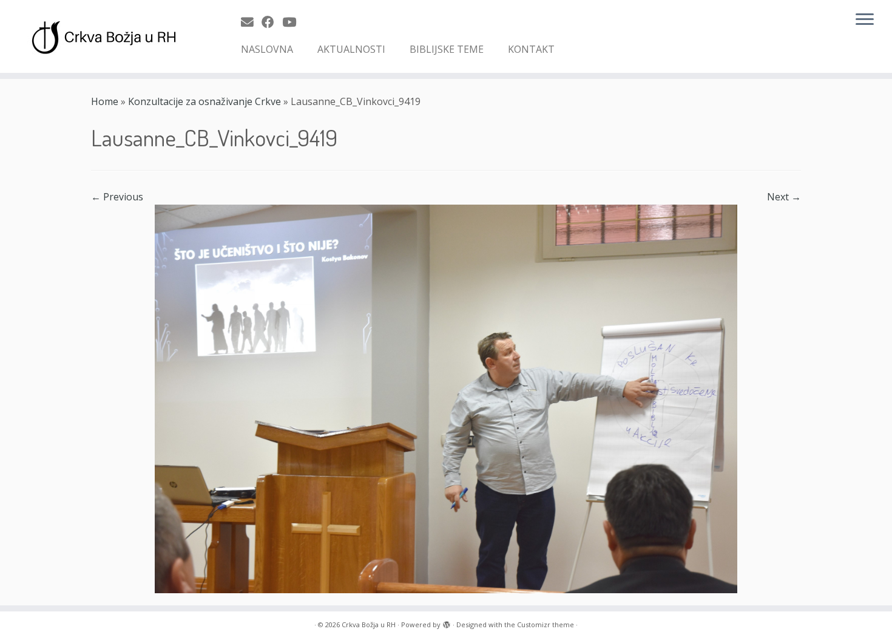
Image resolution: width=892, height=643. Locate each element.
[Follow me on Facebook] (272, 21)
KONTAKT (531, 49)
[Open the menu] (865, 20)
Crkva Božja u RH (369, 624)
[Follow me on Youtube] (293, 21)
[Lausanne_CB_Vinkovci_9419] (446, 397)
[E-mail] (251, 21)
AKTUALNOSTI (351, 49)
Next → (784, 196)
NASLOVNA (267, 49)
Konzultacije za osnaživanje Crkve (204, 101)
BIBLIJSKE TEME (447, 49)
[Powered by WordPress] (446, 622)
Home (104, 101)
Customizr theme (545, 624)
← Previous (117, 196)
